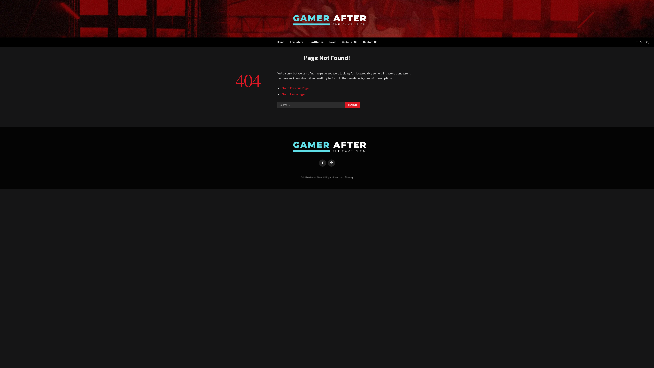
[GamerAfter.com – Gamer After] (327, 18)
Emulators (296, 42)
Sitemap (349, 177)
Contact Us (370, 42)
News (332, 42)
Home (280, 42)
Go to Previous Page (295, 88)
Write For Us (349, 42)
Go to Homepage (293, 94)
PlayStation (316, 42)
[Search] (647, 42)
